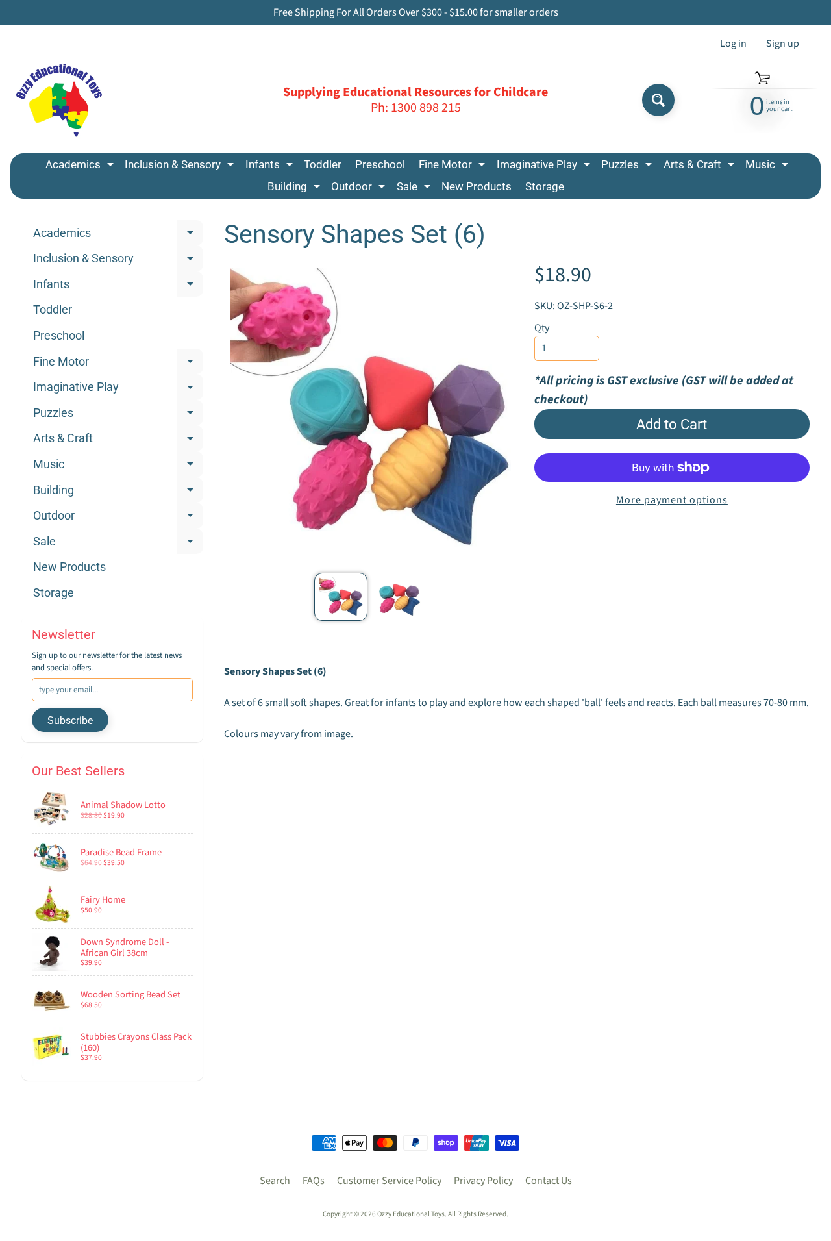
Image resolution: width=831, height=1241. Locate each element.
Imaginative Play (545, 166)
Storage (544, 186)
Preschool (380, 164)
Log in (733, 43)
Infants (270, 166)
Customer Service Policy (389, 1180)
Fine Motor (453, 166)
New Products (476, 186)
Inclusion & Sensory (181, 166)
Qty (541, 328)
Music (768, 166)
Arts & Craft (701, 166)
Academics (81, 166)
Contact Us (548, 1180)
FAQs (314, 1180)
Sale (415, 188)
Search (275, 1180)
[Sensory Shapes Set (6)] (340, 597)
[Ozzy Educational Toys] (59, 100)
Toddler (322, 164)
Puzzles (628, 166)
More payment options (672, 500)
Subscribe (70, 720)
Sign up (782, 43)
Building (295, 188)
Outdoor (359, 188)
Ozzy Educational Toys (411, 1214)
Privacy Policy (483, 1180)
